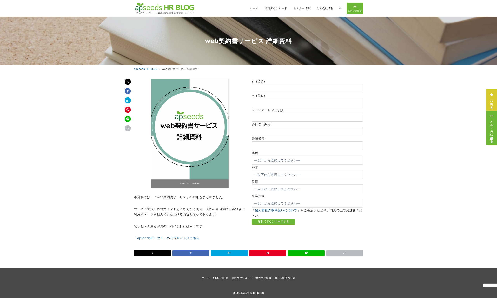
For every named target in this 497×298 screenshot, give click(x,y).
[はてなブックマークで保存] (128, 100)
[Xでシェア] (128, 82)
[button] (128, 128)
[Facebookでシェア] (128, 91)
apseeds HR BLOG (253, 293)
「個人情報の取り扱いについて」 (276, 210)
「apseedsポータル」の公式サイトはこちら (166, 238)
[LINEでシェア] (128, 119)
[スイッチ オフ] (340, 8)
